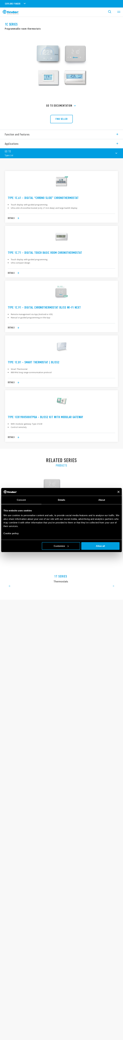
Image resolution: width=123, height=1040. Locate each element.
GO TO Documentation (59, 105)
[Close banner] (118, 492)
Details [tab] (61, 500)
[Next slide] (113, 586)
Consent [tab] (21, 500)
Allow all (100, 546)
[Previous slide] (9, 586)
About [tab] (101, 500)
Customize (59, 546)
